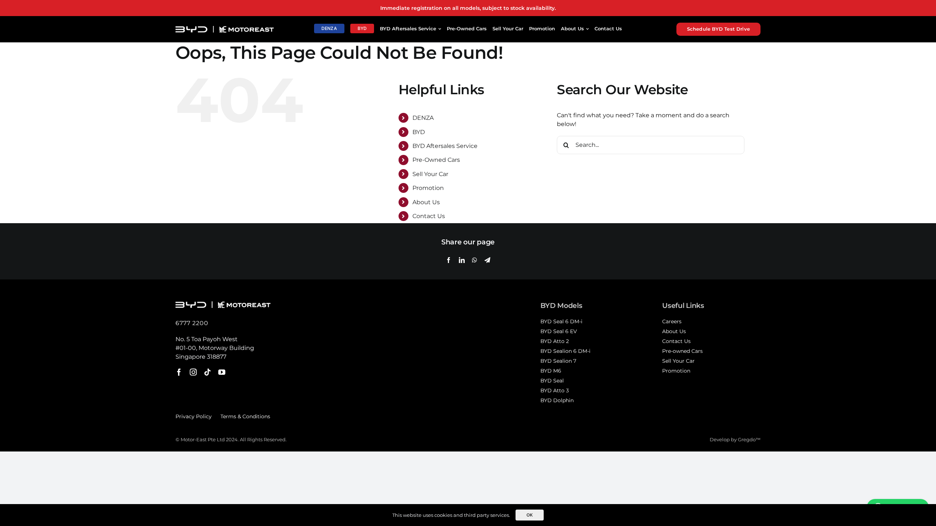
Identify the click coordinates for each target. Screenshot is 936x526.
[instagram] (193, 372)
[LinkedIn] (461, 260)
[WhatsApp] (474, 260)
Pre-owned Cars (682, 351)
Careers (672, 321)
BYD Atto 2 (554, 341)
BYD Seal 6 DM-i (561, 321)
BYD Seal (552, 380)
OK (529, 515)
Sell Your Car (430, 174)
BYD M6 (550, 370)
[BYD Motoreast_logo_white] (225, 28)
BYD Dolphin (557, 400)
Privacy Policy (194, 416)
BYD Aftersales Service (445, 145)
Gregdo (747, 439)
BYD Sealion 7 (558, 361)
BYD (418, 132)
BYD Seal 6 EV (558, 331)
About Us (426, 202)
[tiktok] (207, 372)
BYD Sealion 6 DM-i (565, 351)
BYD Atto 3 (554, 390)
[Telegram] (487, 260)
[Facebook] (448, 260)
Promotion (428, 187)
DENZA (423, 117)
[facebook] (179, 372)
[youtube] (221, 372)
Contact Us (428, 216)
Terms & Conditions (245, 416)
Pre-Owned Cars (436, 159)
